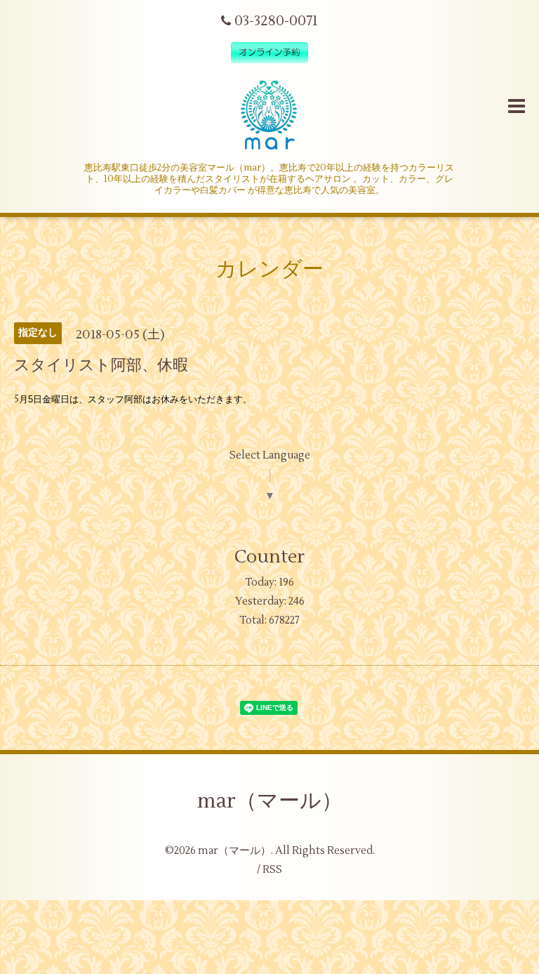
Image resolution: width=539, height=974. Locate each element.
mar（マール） (269, 801)
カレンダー (269, 269)
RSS (272, 869)
